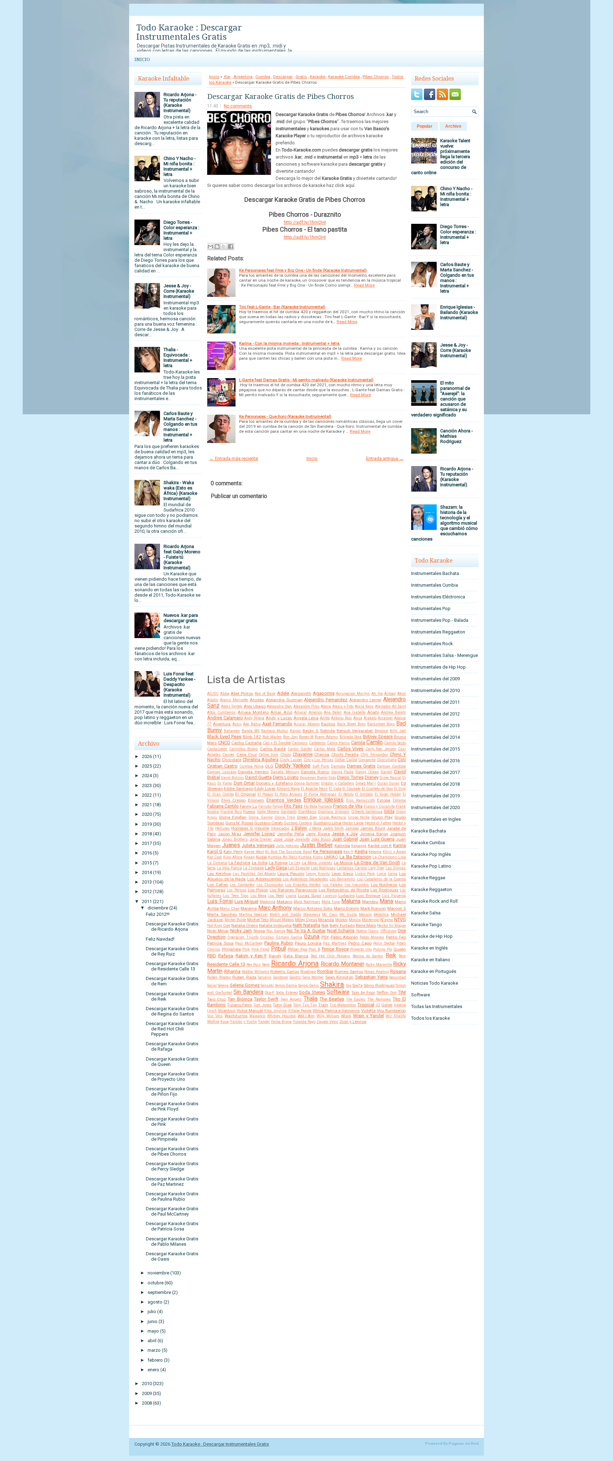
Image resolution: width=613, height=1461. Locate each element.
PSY (325, 937)
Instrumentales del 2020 (435, 807)
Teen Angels (291, 999)
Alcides (257, 699)
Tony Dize (282, 1004)
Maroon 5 (396, 908)
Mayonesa (311, 914)
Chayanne (303, 754)
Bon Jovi (290, 737)
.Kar (227, 76)
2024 (147, 775)
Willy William (327, 1016)
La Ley (294, 862)
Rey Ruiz (254, 964)
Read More (364, 285)
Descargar (283, 76)
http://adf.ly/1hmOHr (305, 222)
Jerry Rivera (318, 833)
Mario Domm (346, 908)
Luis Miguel (246, 901)
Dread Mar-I (365, 783)
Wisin (346, 1015)
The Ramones (379, 999)
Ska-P (269, 992)
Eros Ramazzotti (360, 800)
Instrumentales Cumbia (434, 585)
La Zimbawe (253, 868)
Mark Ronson (373, 908)
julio (152, 1311)
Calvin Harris (338, 743)
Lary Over (376, 868)
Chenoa (321, 754)
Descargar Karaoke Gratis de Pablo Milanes (172, 1241)
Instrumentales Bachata (435, 573)
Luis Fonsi (220, 901)
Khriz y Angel (394, 852)
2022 (147, 795)
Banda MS (250, 731)
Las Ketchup (219, 873)
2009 (147, 1393)
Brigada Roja (350, 737)
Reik (391, 955)
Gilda (389, 811)
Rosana (398, 971)
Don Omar (244, 783)
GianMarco (307, 811)
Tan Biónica (240, 999)
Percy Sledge (384, 943)
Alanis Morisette (234, 700)
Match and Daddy (285, 914)
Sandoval (280, 977)
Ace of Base (265, 693)
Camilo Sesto (395, 743)
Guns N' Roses (239, 822)
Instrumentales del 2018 (435, 784)
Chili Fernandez (374, 754)
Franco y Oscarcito (379, 806)
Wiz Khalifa (396, 1016)
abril (152, 1340)
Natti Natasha (306, 925)
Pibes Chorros (376, 76)
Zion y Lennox (352, 1021)
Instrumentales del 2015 (435, 749)
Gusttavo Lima (327, 822)
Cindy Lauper (291, 760)
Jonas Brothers (235, 839)
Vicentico (226, 1010)
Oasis (373, 931)
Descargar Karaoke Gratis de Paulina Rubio (172, 1196)
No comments (238, 106)
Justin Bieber (316, 845)
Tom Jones (262, 1005)
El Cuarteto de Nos (377, 788)
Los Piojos (258, 889)
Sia (348, 985)
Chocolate (231, 759)
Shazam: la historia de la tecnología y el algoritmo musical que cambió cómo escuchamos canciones (444, 523)
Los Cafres (217, 884)
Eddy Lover (264, 788)
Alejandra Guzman (284, 699)
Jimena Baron (374, 833)
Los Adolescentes (264, 878)
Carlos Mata (325, 749)
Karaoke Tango (426, 924)
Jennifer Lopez (259, 833)
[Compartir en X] (223, 246)
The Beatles (332, 999)
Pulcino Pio (382, 949)
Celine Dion (268, 754)
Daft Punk (321, 766)
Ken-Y (348, 852)
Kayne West (254, 852)
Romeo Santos (349, 971)
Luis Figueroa (394, 895)
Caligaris (300, 743)
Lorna (392, 873)
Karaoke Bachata (428, 831)
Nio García (275, 931)
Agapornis (324, 693)
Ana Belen (333, 712)
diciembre (158, 908)
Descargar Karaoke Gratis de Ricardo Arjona (172, 926)
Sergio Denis (308, 985)
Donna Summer (307, 783)
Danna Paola (342, 772)
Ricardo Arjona (295, 963)
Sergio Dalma (286, 985)
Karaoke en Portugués (433, 971)
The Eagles (355, 999)
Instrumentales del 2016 (435, 760)
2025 (147, 766)
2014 (147, 872)
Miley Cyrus (306, 919)
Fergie (277, 806)
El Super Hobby (388, 794)
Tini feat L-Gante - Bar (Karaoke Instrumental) (282, 306)
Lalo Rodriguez (323, 868)
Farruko (264, 806)
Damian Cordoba (391, 766)
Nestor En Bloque (391, 925)
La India (259, 862)
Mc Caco (329, 914)
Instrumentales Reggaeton (438, 632)
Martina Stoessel (253, 914)
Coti (402, 759)
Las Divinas (396, 868)
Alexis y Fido (343, 706)
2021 (147, 804)
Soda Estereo (287, 992)
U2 (378, 1005)
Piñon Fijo (297, 949)
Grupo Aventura (332, 817)
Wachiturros (236, 1015)
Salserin (264, 977)
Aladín (212, 700)
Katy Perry (233, 851)
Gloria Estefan (233, 817)
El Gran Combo (220, 794)
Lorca (381, 873)
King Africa (232, 857)
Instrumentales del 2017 (435, 772)
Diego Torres (350, 777)
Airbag (390, 693)
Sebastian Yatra (371, 977)
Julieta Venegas (258, 845)
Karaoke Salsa (426, 912)
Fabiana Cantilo (223, 806)
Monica (355, 920)
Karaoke (317, 76)
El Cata (335, 788)
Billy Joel (398, 731)
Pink (246, 949)
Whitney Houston (281, 1016)
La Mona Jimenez (317, 862)
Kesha (361, 851)
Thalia (310, 999)
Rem (402, 956)
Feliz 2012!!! (158, 914)
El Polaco (265, 794)
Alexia (326, 706)
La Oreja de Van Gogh (377, 862)
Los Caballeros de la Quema (381, 879)
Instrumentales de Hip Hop (438, 667)
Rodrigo (308, 971)
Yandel (264, 1021)
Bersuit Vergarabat (355, 730)
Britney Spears (378, 736)
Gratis (301, 76)
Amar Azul (281, 712)
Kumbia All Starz (282, 857)
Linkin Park (365, 873)
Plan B (314, 949)
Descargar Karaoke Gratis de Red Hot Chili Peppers (172, 1029)
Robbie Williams (255, 971)
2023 (147, 785)
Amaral (300, 712)
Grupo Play (382, 817)
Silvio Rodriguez (379, 985)
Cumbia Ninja (251, 766)
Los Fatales (332, 884)
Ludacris (346, 895)
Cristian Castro (222, 766)
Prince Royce (335, 949)
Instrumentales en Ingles (436, 819)
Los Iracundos (356, 884)
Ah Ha (377, 693)
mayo (153, 1331)
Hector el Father (378, 823)
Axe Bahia (251, 724)
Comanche (367, 760)
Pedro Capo (359, 943)
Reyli (266, 964)
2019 (147, 824)
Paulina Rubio (278, 943)
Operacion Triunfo (242, 937)
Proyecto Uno (361, 949)
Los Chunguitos (269, 884)
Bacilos (328, 723)
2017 (147, 843)
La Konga (278, 862)
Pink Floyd (261, 949)
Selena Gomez (245, 985)
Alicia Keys (364, 706)
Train (323, 1004)
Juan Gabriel (345, 839)
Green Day (307, 817)
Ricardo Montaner (342, 964)
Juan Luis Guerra (376, 839)
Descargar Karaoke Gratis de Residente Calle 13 (172, 966)
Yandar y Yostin (243, 1021)
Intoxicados (280, 828)
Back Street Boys (351, 724)
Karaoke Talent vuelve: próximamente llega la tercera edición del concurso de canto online (440, 156)
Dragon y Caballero (337, 783)
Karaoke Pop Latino (431, 866)
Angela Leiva (306, 717)
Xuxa (224, 1021)
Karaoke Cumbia (344, 76)
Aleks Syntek (231, 706)
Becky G (311, 730)
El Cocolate (351, 788)
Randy (275, 955)
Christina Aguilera (260, 759)
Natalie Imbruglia (275, 925)
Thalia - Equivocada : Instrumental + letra (178, 357)
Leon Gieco (342, 873)
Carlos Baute (273, 748)
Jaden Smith (333, 828)
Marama (249, 908)
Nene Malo (366, 925)
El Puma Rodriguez (320, 794)
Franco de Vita (348, 806)
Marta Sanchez (222, 914)
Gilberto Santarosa (366, 811)
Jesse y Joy (345, 833)
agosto (155, 1302)
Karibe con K (380, 845)
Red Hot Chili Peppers (330, 956)
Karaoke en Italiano (430, 959)
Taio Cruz (216, 999)
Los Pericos (236, 890)
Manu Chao (229, 908)
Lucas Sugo (309, 895)
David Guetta (258, 777)
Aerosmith (301, 693)
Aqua (357, 718)
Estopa (383, 800)
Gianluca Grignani (333, 811)
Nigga (259, 930)
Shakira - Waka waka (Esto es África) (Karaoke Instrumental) (180, 490)
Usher (386, 1004)
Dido (332, 777)
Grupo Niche (359, 817)
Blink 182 (252, 736)
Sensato (267, 985)
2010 (147, 1383)
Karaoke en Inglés (429, 948)
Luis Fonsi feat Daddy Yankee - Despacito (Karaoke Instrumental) (179, 684)
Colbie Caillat (346, 760)
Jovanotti (302, 839)
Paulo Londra (308, 943)
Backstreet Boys (380, 724)
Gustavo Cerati (268, 822)
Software (338, 992)
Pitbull (278, 949)
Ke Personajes (327, 851)
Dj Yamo (224, 783)
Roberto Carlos (284, 971)
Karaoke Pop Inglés (431, 854)
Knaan (249, 857)
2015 (147, 862)
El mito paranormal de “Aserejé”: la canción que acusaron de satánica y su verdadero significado (440, 398)
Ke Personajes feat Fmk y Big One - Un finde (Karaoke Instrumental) (303, 270)
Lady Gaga (276, 867)
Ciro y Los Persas (318, 760)
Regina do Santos (368, 956)
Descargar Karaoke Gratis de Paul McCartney (172, 1211)
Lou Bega (258, 895)
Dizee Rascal (390, 777)
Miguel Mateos (282, 920)
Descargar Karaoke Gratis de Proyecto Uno (172, 1076)
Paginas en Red (464, 1443)
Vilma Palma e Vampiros (336, 1010)
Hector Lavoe (353, 823)
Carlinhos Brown (243, 749)
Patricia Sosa (220, 943)
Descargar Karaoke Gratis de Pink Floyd (172, 1106)
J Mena (315, 828)
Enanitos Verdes (283, 800)
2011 (147, 901)
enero (153, 1369)
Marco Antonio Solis (313, 908)
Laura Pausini (290, 873)
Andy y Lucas (279, 717)
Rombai (325, 971)
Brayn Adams (326, 737)
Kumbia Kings (310, 857)
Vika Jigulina (275, 1010)
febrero (155, 1360)
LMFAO (331, 856)
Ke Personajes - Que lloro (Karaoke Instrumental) (285, 416)
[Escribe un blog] (217, 246)
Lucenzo (330, 895)
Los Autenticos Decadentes (305, 879)
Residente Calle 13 (226, 964)
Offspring (388, 931)
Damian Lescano (221, 772)
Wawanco (257, 1016)
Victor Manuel (250, 1010)
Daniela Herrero (253, 771)
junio (153, 1321)
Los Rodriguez (384, 889)
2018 (147, 833)
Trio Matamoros (343, 1005)
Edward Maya (288, 788)
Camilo (374, 742)
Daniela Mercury (285, 772)
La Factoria (239, 862)
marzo (154, 1350)
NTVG (400, 919)
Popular (424, 126)
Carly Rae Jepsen (380, 749)
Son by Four (363, 992)
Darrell (386, 772)
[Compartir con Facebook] (230, 246)
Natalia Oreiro (244, 925)
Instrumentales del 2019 (435, 795)
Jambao (352, 828)
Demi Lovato (286, 777)
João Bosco (320, 839)
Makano (284, 901)
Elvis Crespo (233, 800)
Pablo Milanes (372, 937)
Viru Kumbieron (391, 1010)
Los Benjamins (342, 879)
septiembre (159, 1292)
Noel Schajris (340, 930)
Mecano (365, 914)
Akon (401, 693)
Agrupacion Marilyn (353, 693)
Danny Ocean (367, 772)
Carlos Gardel (300, 749)
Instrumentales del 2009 (435, 678)
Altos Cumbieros (221, 712)
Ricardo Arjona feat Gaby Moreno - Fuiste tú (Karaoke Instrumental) (182, 557)
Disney (372, 777)
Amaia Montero (253, 712)
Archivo (453, 126)
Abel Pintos (242, 693)
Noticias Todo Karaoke (434, 983)
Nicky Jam (241, 930)
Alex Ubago (255, 706)
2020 (147, 814)
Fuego (249, 811)
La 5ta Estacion (355, 856)
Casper (228, 754)
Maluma (350, 901)
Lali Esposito (299, 868)
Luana (291, 895)
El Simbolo (364, 794)
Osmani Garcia (289, 937)
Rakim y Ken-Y (251, 955)
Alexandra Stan (279, 706)
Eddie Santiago (238, 788)
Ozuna (311, 937)
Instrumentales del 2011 (435, 702)
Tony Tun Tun (305, 1005)
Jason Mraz (230, 833)
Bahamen (232, 731)
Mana (386, 901)
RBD (211, 955)
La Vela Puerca (229, 868)
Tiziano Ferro (239, 1004)
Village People (299, 1010)
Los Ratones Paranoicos (293, 889)
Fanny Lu (248, 806)
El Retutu (346, 794)
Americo (315, 712)
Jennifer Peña (290, 833)
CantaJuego (217, 749)
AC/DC (213, 693)
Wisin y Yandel (368, 1015)
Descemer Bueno (313, 777)
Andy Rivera (254, 718)
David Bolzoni (232, 777)
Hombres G (242, 828)
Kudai (261, 856)
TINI (402, 992)
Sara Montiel (313, 977)
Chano (285, 754)
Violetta (368, 1010)
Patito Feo (396, 937)
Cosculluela (387, 760)
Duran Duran (388, 783)
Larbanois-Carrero (352, 868)
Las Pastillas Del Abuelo (254, 873)
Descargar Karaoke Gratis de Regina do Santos (172, 1011)
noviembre (158, 1272)
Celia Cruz (247, 754)
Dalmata (338, 766)
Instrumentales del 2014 (435, 737)
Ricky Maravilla (379, 964)
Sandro (295, 977)
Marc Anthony (275, 908)
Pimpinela (231, 949)
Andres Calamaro (225, 717)
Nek (324, 925)
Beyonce (381, 731)
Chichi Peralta (345, 754)
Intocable (261, 828)
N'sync (386, 919)
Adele (283, 693)
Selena (223, 985)
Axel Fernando (277, 723)
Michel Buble (235, 920)
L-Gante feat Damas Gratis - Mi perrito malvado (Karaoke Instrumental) (306, 379)
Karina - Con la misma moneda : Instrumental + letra (289, 343)
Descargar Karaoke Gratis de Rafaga (172, 1046)
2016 (147, 853)
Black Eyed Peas (224, 736)
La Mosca (343, 862)
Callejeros (317, 743)
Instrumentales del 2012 (435, 713)
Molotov (341, 920)
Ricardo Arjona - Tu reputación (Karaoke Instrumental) (180, 102)
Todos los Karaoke (430, 1018)
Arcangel (385, 718)
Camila (358, 742)
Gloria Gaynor (260, 817)
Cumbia (262, 76)
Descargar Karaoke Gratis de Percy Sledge (172, 1166)
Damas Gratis (361, 766)
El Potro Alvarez (288, 794)
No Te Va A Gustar (306, 930)
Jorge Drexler (260, 839)
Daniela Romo (315, 771)
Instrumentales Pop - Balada (439, 620)
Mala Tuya (331, 902)
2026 (147, 756)
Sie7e (357, 985)
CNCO (224, 742)
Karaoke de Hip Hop (432, 936)
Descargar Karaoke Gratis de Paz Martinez (172, 1181)
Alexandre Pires (306, 706)
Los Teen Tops (236, 895)
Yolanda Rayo (304, 1021)
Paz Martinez (335, 943)
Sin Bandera (248, 992)
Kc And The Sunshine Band (288, 852)
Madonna (267, 902)
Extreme (399, 800)
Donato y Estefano (274, 783)
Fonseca (325, 806)
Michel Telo (258, 919)
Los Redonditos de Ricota (344, 889)
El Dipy (400, 788)
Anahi (373, 712)
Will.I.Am (306, 1015)
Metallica (381, 914)
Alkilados (383, 706)
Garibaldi (289, 811)
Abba (224, 693)
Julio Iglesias (287, 845)
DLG (269, 766)
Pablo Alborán (344, 937)
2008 (147, 1403)
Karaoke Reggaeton (431, 889)
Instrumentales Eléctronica (438, 596)
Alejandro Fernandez (325, 699)
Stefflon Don (387, 992)
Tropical (366, 1004)
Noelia (361, 931)
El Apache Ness (314, 788)
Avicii (237, 724)
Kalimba (342, 845)
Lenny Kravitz (318, 873)
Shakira (332, 984)
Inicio (142, 59)
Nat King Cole (218, 925)
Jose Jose (283, 839)
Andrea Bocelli (393, 712)
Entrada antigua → (385, 458)
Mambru (370, 901)
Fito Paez (293, 806)
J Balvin (299, 828)
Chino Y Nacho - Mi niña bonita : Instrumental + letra (180, 166)
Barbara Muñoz (274, 731)
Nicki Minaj (217, 930)
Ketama (375, 852)
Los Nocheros (384, 884)
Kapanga (358, 845)
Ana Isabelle (354, 712)
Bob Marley (272, 737)
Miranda (326, 919)
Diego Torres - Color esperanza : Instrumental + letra (181, 230)
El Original (245, 794)
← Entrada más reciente (233, 458)
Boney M (306, 737)
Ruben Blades (219, 977)
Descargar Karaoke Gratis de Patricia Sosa (172, 1226)
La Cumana (217, 862)
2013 (147, 882)
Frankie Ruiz (231, 811)
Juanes (231, 845)
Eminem (256, 800)
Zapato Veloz (327, 1021)
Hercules (222, 828)
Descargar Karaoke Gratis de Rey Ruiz (172, 951)
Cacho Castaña (246, 742)
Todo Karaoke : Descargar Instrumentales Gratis (189, 32)
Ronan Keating (376, 971)
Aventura (222, 723)
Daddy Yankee (292, 766)
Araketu (370, 718)
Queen (399, 949)
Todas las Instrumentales (436, 1006)
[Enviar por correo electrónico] (210, 246)
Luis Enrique (368, 895)
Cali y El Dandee (277, 743)
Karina (399, 845)
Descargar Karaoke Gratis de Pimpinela (172, 1136)
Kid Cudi (214, 857)
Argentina (243, 76)
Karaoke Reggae (428, 877)
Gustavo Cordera (298, 823)
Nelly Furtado (342, 925)
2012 (147, 891)
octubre (156, 1282)
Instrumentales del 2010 (435, 690)
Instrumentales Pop (431, 608)
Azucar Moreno (306, 724)
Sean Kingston (339, 977)
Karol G (214, 851)
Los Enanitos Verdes (303, 884)
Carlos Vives (350, 748)
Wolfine (213, 1021)
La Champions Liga (389, 857)
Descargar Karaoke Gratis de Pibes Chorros (172, 1151)
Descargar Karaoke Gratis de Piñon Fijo (172, 1091)
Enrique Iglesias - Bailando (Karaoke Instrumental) (459, 312)
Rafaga (225, 955)
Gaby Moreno (268, 811)
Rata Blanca (295, 955)
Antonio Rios (341, 718)
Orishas (267, 937)
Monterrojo (370, 920)
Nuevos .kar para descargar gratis (181, 618)
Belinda (327, 730)
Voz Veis (215, 1016)
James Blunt (372, 828)
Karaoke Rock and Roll (434, 901)
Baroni (295, 731)
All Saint (399, 706)
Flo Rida (310, 806)
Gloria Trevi (285, 817)
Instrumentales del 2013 (435, 725)
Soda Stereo (312, 992)
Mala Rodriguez (307, 902)
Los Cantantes (242, 884)
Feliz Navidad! (160, 939)
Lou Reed (276, 895)
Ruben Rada (244, 977)
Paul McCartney (249, 943)
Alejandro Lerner (365, 699)
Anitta (325, 718)
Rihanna (232, 971)
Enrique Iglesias (323, 800)
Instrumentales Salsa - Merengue (444, 655)
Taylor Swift (266, 999)
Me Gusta (348, 914)
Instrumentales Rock (432, 643)
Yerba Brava (281, 1021)
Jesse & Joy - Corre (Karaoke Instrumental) (179, 291)
